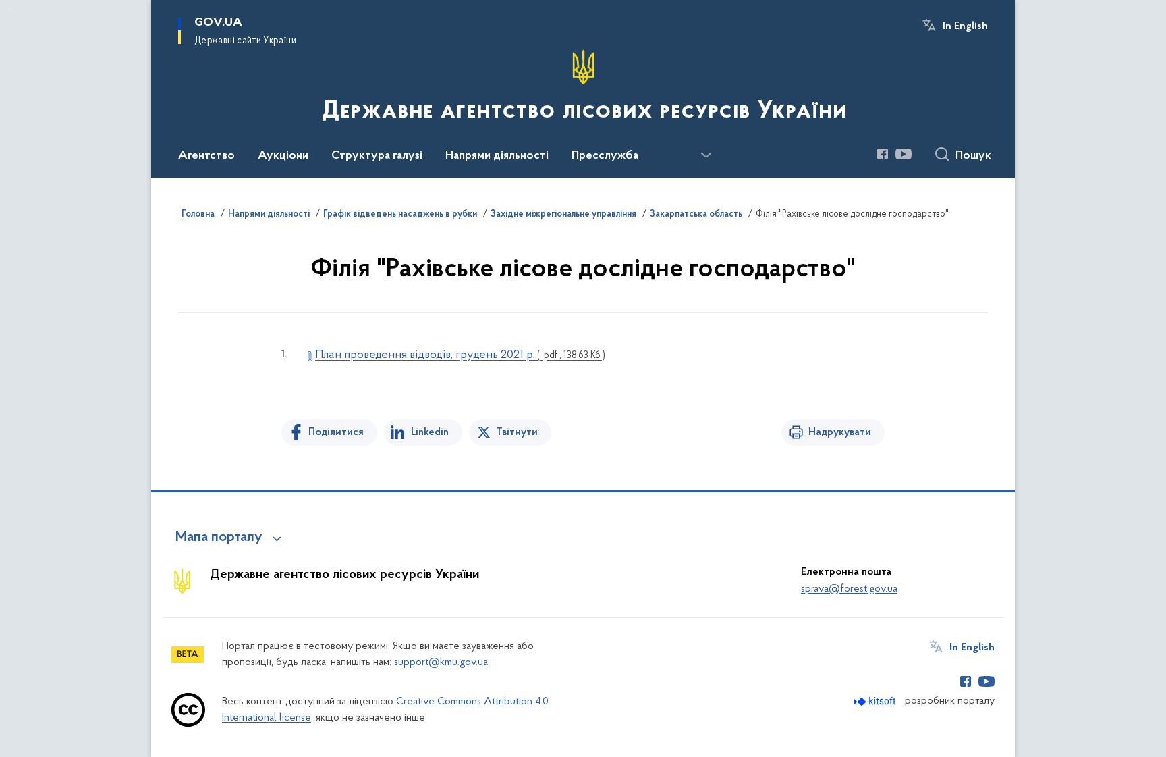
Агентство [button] (206, 156)
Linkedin (430, 432)
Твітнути (517, 432)
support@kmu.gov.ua (441, 662)
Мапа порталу (218, 537)
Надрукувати (839, 432)
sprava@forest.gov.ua (849, 588)
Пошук (973, 156)
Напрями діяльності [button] (497, 156)
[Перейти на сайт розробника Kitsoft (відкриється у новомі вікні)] (876, 701)
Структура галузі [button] (376, 156)
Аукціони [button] (283, 156)
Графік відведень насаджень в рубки (400, 214)
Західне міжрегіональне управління (563, 214)
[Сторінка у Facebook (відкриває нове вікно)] (882, 154)
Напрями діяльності (269, 214)
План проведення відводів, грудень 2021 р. (460, 355)
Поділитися (336, 432)
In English (965, 26)
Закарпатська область (696, 214)
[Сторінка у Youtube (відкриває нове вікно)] (903, 154)
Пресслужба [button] (605, 156)
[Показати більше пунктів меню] (706, 155)
